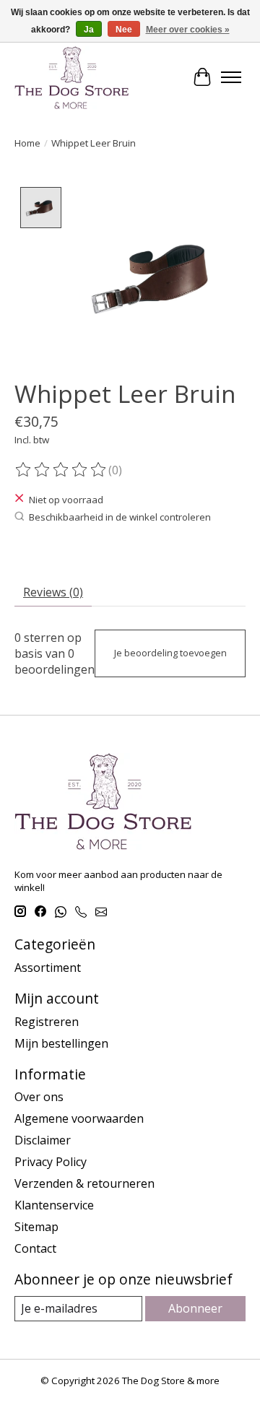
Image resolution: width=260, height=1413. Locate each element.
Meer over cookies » (188, 30)
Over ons (39, 1097)
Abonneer (195, 1308)
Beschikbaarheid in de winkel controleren (120, 516)
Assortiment (47, 967)
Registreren (46, 1022)
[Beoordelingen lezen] (61, 470)
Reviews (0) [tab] (53, 592)
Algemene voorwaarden (79, 1118)
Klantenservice (54, 1205)
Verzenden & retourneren (84, 1183)
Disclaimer (42, 1140)
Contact (35, 1248)
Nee (124, 30)
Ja (89, 30)
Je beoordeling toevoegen (170, 652)
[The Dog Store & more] (71, 77)
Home (27, 142)
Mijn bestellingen (61, 1043)
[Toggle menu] (231, 77)
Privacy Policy (50, 1162)
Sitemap (36, 1227)
